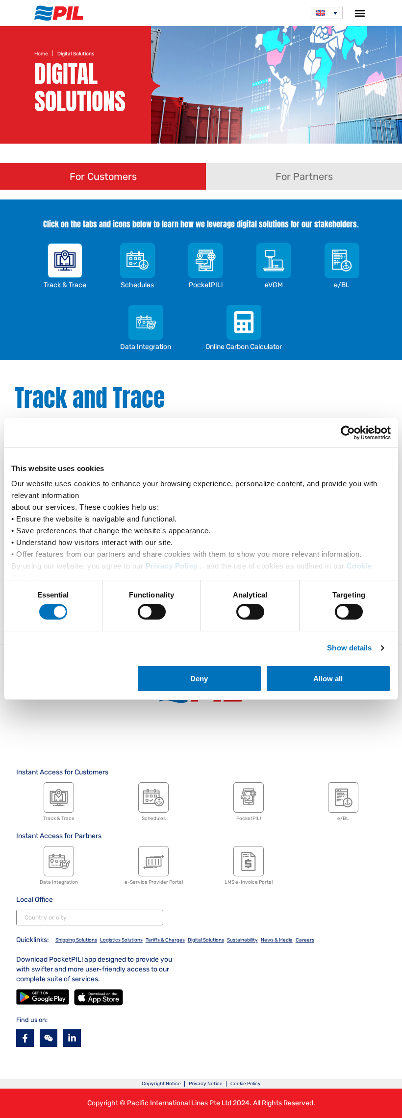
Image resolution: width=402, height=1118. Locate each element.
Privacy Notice (206, 1084)
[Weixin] (48, 1038)
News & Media (277, 940)
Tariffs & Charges (165, 940)
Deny (199, 678)
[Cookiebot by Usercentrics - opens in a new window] (348, 432)
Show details (349, 648)
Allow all (328, 678)
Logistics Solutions (121, 940)
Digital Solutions (206, 940)
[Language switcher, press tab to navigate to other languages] (327, 13)
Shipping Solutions (76, 940)
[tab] (103, 176)
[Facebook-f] (25, 1038)
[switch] (152, 612)
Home (41, 53)
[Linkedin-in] (72, 1038)
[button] (360, 13)
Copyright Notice (161, 1084)
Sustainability (242, 940)
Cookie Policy (245, 1084)
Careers (305, 940)
